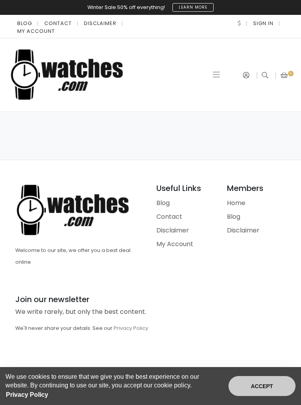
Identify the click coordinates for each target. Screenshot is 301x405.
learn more (193, 7)
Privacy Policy (131, 328)
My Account (36, 31)
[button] (239, 23)
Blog (24, 23)
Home (236, 202)
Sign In (263, 23)
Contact (58, 23)
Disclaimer (100, 23)
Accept (262, 386)
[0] (284, 75)
